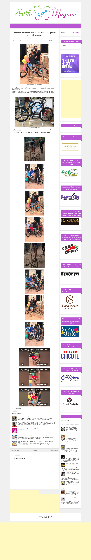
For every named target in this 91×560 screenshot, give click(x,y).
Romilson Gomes (47, 517)
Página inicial (34, 450)
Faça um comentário (41, 37)
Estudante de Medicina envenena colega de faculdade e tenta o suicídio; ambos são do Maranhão (36, 422)
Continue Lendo (45, 419)
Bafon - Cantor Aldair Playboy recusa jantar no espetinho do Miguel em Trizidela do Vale (72, 428)
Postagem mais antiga (54, 450)
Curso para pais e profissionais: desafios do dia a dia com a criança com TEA (72, 499)
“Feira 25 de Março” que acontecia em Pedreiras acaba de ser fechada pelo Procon (72, 482)
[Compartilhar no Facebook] (16, 411)
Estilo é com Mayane (48, 516)
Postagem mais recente (15, 450)
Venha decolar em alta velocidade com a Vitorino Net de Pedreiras (30, 428)
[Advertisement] (24, 492)
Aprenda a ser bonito (65, 420)
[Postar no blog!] (14, 411)
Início (13, 26)
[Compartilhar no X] (15, 411)
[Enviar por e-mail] (13, 411)
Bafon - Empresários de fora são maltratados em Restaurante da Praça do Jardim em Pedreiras (72, 464)
